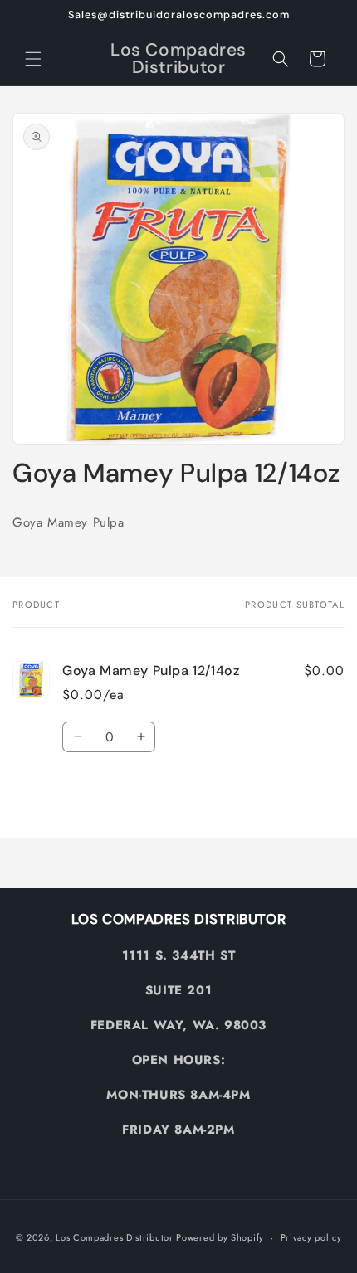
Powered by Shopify (220, 1237)
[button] (33, 59)
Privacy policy (311, 1237)
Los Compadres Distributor (115, 1237)
